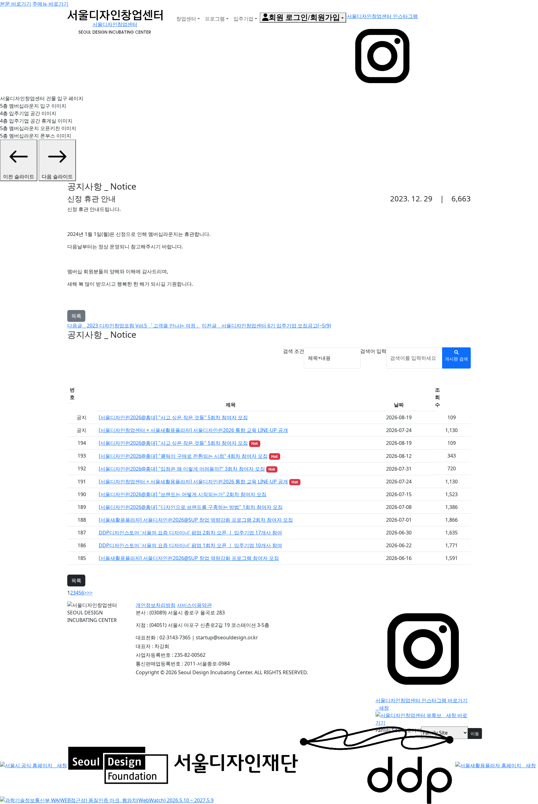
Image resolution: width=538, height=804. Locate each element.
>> (89, 592)
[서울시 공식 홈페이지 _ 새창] (33, 764)
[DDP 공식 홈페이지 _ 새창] (376, 764)
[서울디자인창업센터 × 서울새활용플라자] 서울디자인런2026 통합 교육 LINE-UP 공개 (193, 430)
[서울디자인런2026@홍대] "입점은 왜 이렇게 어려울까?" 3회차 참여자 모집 (182, 468)
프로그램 (215, 18)
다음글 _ (134, 325)
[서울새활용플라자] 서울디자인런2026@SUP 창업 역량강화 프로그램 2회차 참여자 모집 (196, 519)
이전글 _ (266, 325)
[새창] (107, 800)
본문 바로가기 (15, 3)
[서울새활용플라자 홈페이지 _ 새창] (495, 764)
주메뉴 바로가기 (50, 3)
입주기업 (243, 18)
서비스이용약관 (194, 605)
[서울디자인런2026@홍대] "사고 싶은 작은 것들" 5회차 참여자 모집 (173, 417)
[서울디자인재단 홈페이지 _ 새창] (183, 764)
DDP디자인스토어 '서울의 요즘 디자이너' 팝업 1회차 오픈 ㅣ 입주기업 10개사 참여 (190, 545)
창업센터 (186, 18)
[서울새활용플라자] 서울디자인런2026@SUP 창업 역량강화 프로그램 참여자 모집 (189, 558)
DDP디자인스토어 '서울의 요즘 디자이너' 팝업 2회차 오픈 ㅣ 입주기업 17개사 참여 (190, 532)
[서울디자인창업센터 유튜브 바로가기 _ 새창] (423, 718)
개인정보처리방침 (156, 605)
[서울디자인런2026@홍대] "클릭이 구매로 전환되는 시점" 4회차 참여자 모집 (183, 456)
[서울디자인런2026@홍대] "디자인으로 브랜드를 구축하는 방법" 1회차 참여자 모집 (191, 507)
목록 (76, 316)
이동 (474, 733)
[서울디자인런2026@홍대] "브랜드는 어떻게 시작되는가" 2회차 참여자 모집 (183, 494)
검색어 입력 (373, 351)
